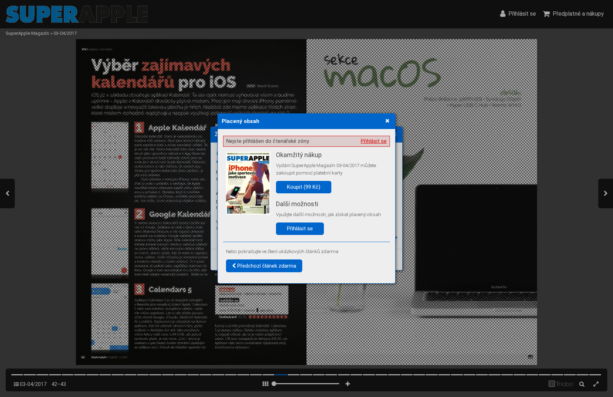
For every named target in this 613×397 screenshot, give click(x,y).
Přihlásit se (374, 141)
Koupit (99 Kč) (303, 187)
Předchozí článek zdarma (266, 266)
